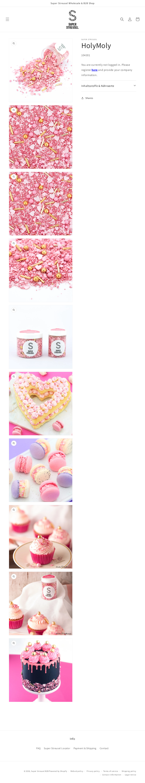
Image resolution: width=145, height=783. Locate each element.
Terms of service (110, 771)
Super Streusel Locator (57, 748)
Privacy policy (93, 771)
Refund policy (77, 771)
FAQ (38, 748)
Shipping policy (129, 771)
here (94, 70)
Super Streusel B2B (40, 771)
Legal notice (130, 774)
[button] (7, 19)
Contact (104, 748)
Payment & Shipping (85, 748)
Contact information (111, 774)
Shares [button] (89, 98)
